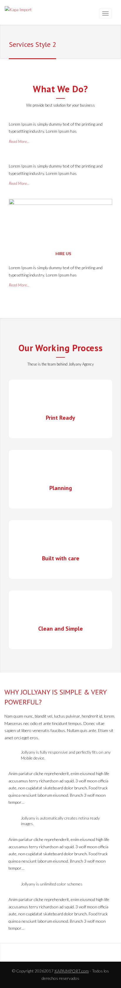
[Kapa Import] (18, 10)
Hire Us (63, 253)
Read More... (19, 141)
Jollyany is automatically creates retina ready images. (60, 820)
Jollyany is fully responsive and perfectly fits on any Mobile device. (66, 755)
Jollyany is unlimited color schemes (52, 883)
